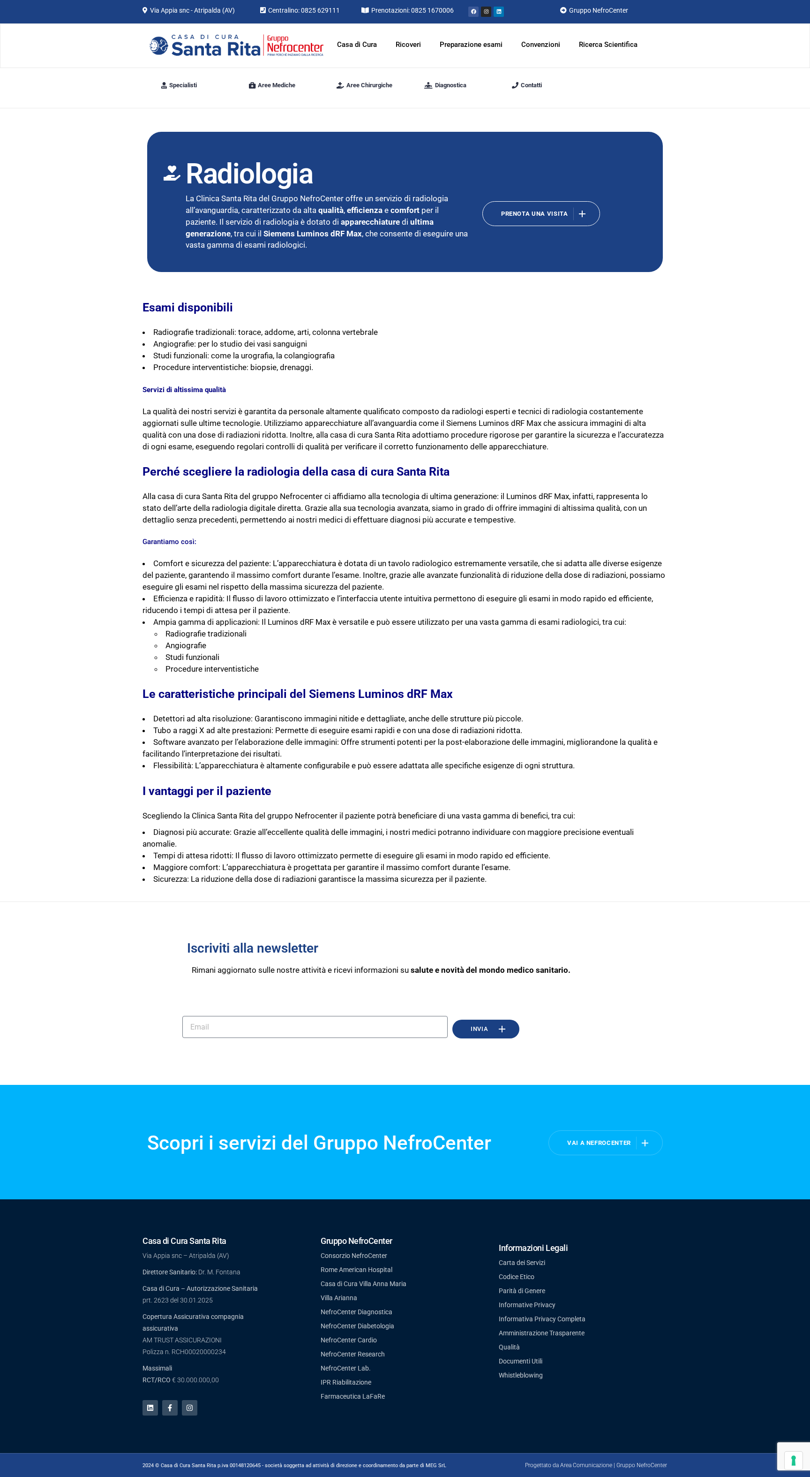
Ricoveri (408, 44)
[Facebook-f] (170, 1408)
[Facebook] (473, 12)
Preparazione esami (471, 44)
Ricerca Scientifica (608, 44)
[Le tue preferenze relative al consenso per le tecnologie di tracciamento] (793, 1460)
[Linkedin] (499, 12)
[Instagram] (486, 12)
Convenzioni (540, 44)
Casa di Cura (357, 44)
